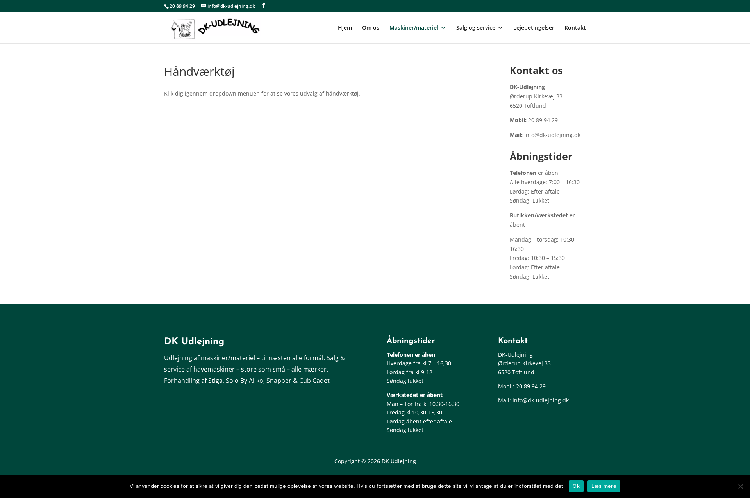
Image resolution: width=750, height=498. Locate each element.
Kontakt (575, 28)
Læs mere (603, 486)
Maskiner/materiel (413, 28)
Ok (576, 486)
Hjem (345, 28)
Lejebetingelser (533, 28)
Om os (370, 28)
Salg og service (475, 28)
